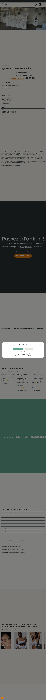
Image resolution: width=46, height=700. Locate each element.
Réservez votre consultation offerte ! (23, 355)
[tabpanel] (23, 354)
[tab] (18, 349)
